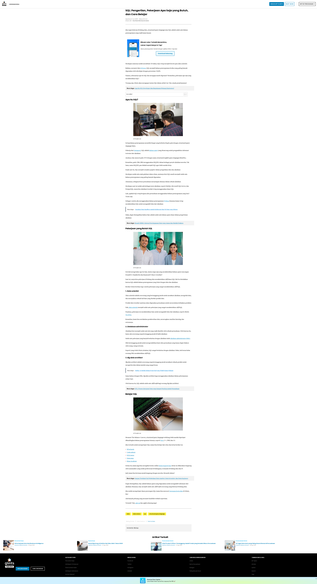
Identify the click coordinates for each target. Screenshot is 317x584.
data (128, 514)
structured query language (157, 514)
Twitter (129, 564)
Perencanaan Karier (71, 567)
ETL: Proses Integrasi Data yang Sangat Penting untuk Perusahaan (157, 389)
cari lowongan (37, 568)
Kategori (192, 567)
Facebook (130, 561)
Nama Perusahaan (195, 564)
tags (253, 574)
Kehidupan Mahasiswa (71, 571)
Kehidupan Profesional (71, 564)
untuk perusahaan (307, 4)
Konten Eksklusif (69, 574)
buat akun (289, 4)
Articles (254, 564)
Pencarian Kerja (69, 561)
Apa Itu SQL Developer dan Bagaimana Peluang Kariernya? (154, 88)
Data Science (141, 521)
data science (136, 514)
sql (145, 514)
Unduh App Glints (276, 4)
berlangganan (22, 568)
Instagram (130, 567)
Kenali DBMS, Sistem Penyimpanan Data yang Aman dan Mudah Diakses (159, 223)
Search (254, 571)
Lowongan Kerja (14, 4)
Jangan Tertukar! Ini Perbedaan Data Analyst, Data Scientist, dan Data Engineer (161, 478)
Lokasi (191, 561)
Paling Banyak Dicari (195, 571)
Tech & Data (151, 521)
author (253, 567)
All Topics (254, 561)
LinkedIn (129, 571)
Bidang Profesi (130, 521)
